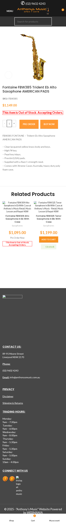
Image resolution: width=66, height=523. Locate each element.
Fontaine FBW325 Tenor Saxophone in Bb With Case (48, 218)
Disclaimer (8, 396)
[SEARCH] (48, 21)
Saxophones (17, 225)
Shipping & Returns (13, 403)
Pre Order (29, 124)
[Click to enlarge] (8, 75)
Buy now (49, 124)
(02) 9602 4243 (35, 3)
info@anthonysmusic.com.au (24, 377)
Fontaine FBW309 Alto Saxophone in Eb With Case (17, 218)
